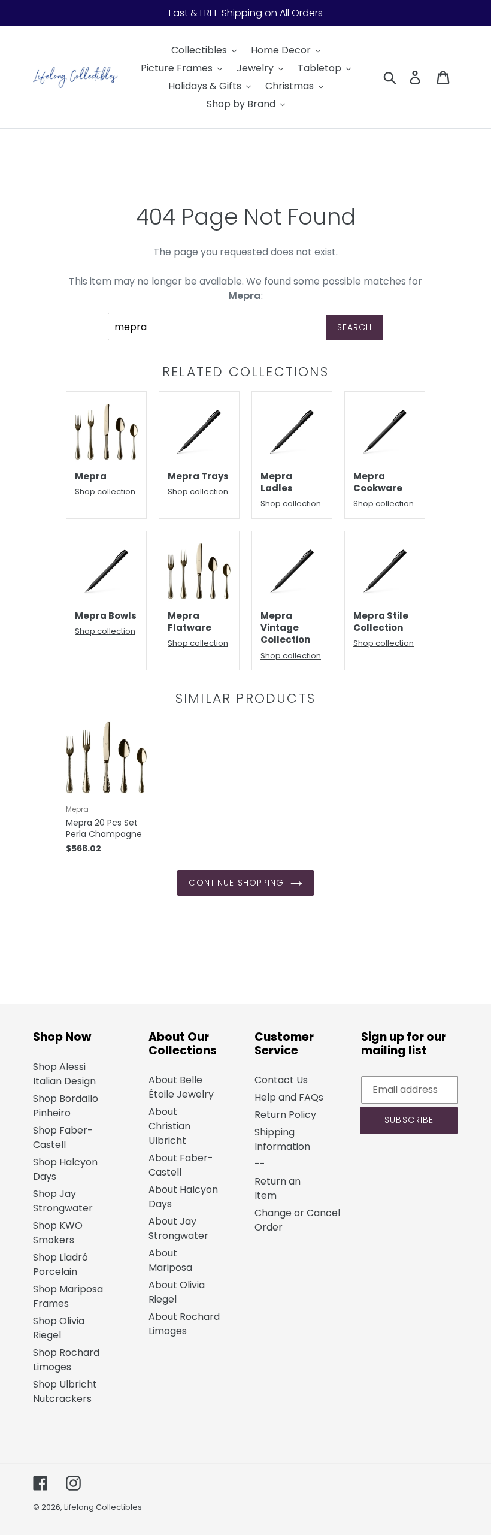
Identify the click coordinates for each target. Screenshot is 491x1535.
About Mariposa (170, 1260)
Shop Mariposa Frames (68, 1296)
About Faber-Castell (180, 1165)
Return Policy (285, 1115)
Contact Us (281, 1080)
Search (354, 327)
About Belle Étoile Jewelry (181, 1087)
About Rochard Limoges (184, 1324)
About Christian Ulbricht (169, 1126)
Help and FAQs (288, 1097)
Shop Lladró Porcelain (60, 1264)
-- (259, 1164)
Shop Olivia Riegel (58, 1328)
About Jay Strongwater (178, 1228)
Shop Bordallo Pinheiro (65, 1106)
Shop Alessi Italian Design (64, 1074)
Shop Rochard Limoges (66, 1360)
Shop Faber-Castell (63, 1137)
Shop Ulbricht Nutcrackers (65, 1391)
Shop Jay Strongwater (63, 1201)
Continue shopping (236, 883)
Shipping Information (282, 1139)
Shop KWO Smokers (58, 1233)
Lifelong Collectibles (103, 1507)
